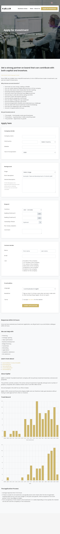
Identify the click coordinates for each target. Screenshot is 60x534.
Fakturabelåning (6, 366)
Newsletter (46, 3)
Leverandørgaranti (7, 368)
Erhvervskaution (6, 364)
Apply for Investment (49, 8)
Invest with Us (33, 3)
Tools (40, 3)
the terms (31, 299)
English (55, 3)
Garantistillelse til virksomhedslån (11, 363)
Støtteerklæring (6, 369)
